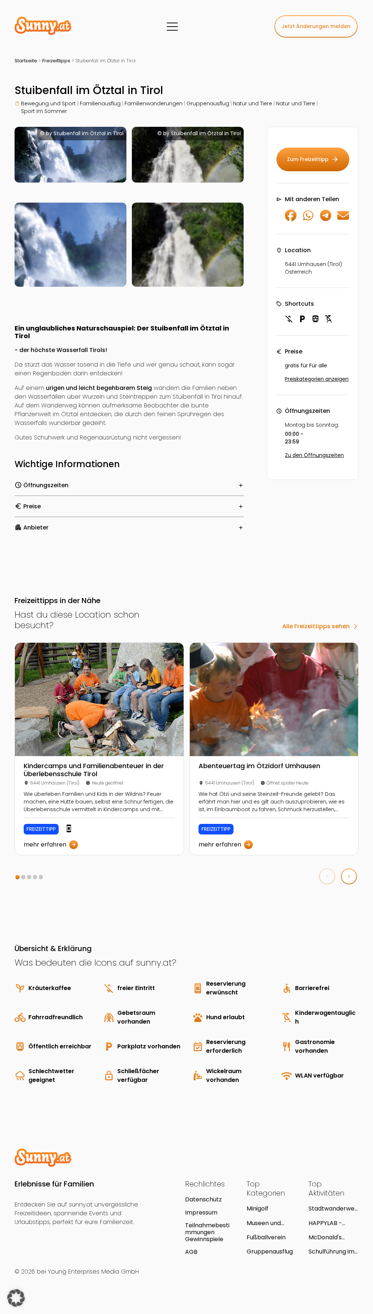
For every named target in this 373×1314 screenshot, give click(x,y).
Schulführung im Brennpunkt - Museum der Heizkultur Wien (331, 1251)
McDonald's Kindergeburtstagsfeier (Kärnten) (333, 1237)
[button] (17, 877)
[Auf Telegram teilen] (325, 219)
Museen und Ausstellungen (267, 1223)
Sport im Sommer (44, 111)
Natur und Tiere (252, 103)
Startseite (26, 61)
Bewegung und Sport (48, 103)
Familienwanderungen (153, 103)
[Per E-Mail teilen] (343, 219)
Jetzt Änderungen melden (316, 26)
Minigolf (257, 1208)
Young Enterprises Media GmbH (93, 1271)
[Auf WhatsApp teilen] (308, 219)
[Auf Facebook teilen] (291, 219)
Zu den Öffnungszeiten (314, 455)
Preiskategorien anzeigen (317, 379)
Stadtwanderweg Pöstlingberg (333, 1208)
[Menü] (172, 26)
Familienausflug (100, 103)
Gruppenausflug (207, 103)
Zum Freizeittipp (313, 159)
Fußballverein (266, 1237)
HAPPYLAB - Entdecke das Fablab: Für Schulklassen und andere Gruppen (333, 1223)
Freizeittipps (56, 61)
